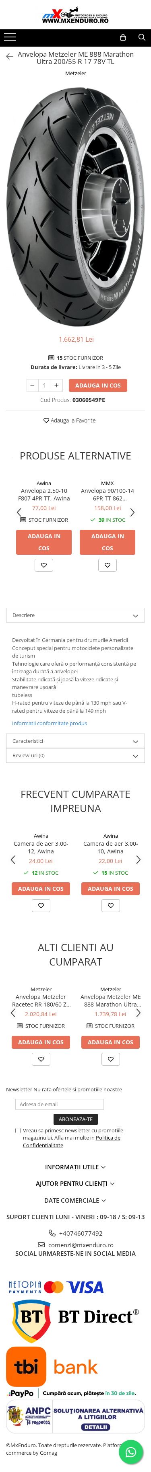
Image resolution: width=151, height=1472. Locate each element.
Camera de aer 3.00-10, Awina (110, 847)
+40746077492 (80, 1233)
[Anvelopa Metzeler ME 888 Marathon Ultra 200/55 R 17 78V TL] (75, 207)
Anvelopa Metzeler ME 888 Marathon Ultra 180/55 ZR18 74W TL (111, 1000)
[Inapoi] (6, 56)
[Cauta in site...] (142, 37)
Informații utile (72, 1167)
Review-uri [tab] (28, 755)
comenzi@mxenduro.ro (80, 1245)
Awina (44, 483)
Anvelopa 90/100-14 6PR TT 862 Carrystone (107, 494)
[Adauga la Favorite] (44, 565)
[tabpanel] (75, 207)
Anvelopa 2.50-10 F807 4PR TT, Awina (44, 494)
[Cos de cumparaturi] (123, 37)
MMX (107, 483)
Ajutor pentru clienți (72, 1183)
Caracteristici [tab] (27, 740)
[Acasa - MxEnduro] (75, 14)
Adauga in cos (98, 385)
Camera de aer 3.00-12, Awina (41, 847)
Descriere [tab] (23, 615)
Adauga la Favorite (72, 420)
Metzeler (75, 73)
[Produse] (11, 39)
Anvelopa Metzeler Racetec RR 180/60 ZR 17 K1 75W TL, (41, 1000)
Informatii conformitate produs (49, 723)
